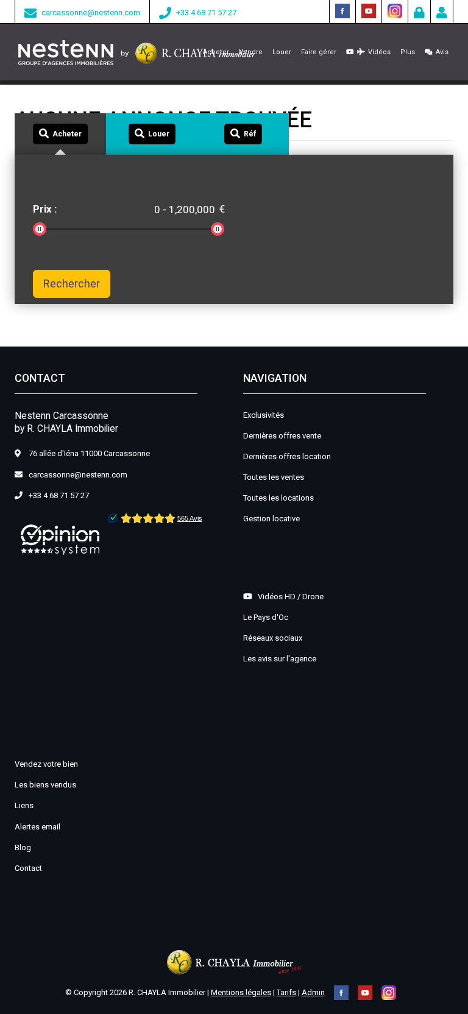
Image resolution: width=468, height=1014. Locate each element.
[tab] (60, 134)
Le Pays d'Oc (265, 617)
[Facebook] (342, 10)
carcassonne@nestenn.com (90, 12)
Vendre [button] (251, 52)
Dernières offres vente (282, 435)
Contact (28, 868)
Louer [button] (281, 52)
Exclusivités (263, 415)
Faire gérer (318, 52)
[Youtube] (368, 10)
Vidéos (377, 52)
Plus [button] (407, 52)
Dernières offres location (287, 456)
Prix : (45, 209)
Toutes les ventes (273, 477)
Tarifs (286, 992)
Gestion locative (271, 518)
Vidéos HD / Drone (288, 596)
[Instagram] (395, 10)
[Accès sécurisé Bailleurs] (419, 14)
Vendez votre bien (46, 764)
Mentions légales (241, 992)
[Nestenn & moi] (441, 14)
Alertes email (37, 826)
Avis (440, 52)
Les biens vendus (45, 784)
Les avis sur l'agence (279, 658)
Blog (23, 847)
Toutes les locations (278, 497)
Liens (24, 805)
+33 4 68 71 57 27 (206, 12)
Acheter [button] (216, 52)
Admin (313, 992)
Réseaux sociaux (272, 638)
